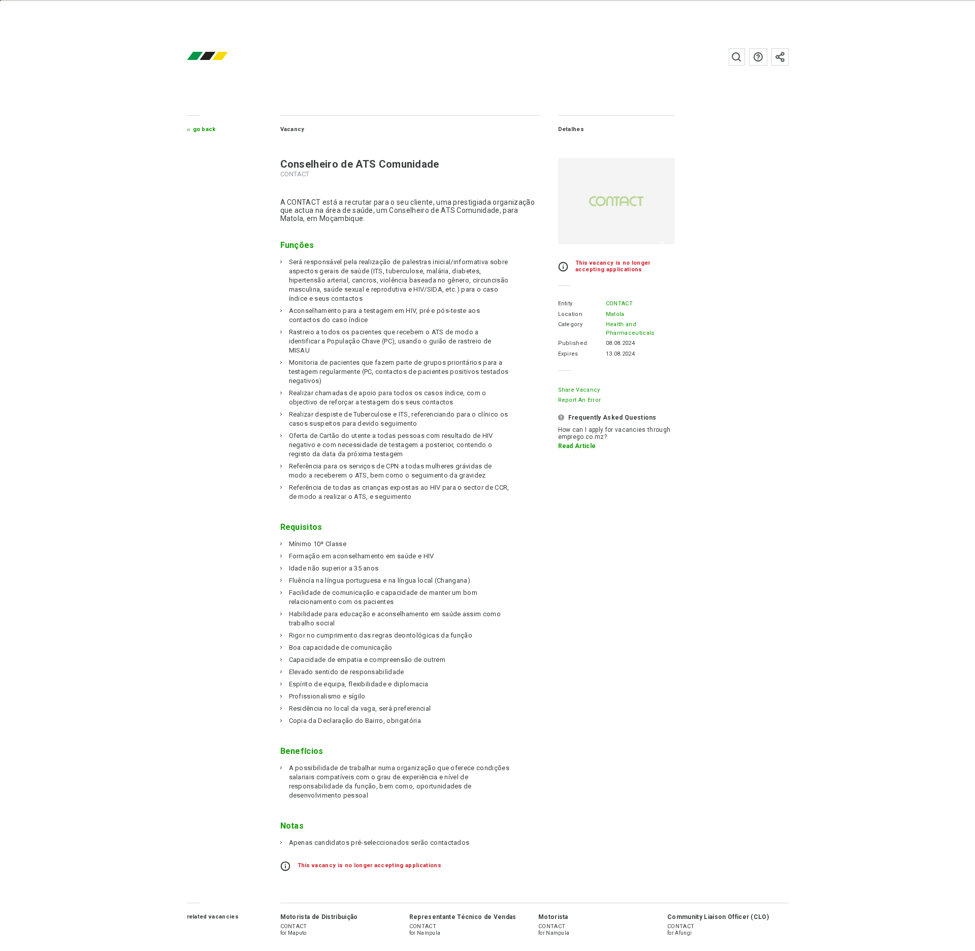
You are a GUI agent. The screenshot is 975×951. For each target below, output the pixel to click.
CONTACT (619, 303)
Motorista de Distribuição (319, 917)
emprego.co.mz (222, 56)
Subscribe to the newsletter (780, 57)
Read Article (577, 446)
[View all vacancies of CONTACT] (616, 201)
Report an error (579, 400)
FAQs (758, 57)
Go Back (204, 129)
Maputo (297, 933)
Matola (615, 314)
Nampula (428, 933)
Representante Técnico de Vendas (462, 917)
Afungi (683, 933)
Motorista (553, 917)
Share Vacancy (579, 390)
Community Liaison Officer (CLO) (718, 917)
